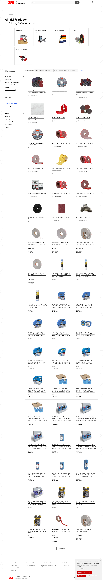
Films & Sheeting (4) (10, 84)
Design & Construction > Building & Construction (64, 70)
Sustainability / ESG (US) (14, 570)
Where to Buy (65, 565)
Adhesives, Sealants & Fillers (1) (13, 82)
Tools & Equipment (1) (10, 90)
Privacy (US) (22, 576)
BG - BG (89, 2)
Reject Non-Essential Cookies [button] (84, 572)
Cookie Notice (80, 568)
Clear (82, 70)
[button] (92, 576)
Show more (62, 548)
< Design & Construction (11, 103)
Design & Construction (42, 70)
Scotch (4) (7, 119)
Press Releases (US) (30, 565)
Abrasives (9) (8, 79)
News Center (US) (30, 562)
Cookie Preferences (30, 576)
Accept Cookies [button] (81, 575)
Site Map (64, 567)
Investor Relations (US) (14, 567)
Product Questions (66, 562)
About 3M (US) (12, 562)
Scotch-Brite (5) (9, 122)
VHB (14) (7, 127)
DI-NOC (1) (7, 116)
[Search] (77, 2)
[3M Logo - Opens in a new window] (17, 2)
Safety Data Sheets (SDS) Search (48, 562)
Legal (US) (17, 576)
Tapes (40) (7, 87)
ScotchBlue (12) (9, 124)
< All (6, 100)
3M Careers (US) (13, 565)
